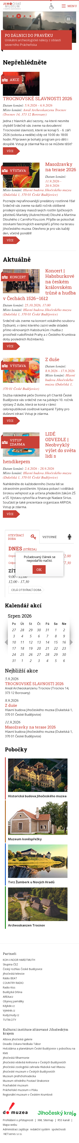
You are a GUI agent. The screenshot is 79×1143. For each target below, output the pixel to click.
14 (47, 642)
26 (31, 654)
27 (14, 630)
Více (10, 151)
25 (22, 654)
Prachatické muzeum (15, 1085)
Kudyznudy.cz (11, 1015)
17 (14, 648)
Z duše (52, 359)
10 (14, 642)
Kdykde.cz (9, 1006)
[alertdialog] (39, 564)
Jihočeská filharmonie (16, 1057)
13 (39, 642)
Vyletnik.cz (9, 1010)
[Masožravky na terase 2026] (21, 175)
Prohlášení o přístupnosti (18, 1120)
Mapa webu (10, 1124)
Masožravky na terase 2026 (60, 167)
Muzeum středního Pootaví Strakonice (26, 1081)
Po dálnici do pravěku (29, 35)
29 (31, 630)
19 (31, 648)
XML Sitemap (45, 1120)
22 (56, 648)
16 (64, 642)
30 (39, 630)
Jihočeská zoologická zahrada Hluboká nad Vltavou (34, 1067)
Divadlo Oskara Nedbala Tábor (22, 1044)
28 (22, 630)
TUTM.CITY (9, 1019)
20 (39, 648)
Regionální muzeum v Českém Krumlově (28, 1094)
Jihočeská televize (14, 973)
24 (14, 654)
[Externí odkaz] (15, 1109)
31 (47, 630)
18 (22, 648)
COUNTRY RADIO (13, 983)
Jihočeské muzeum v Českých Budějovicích (29, 1071)
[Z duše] (21, 370)
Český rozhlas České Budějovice (22, 969)
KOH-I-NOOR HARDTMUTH (19, 960)
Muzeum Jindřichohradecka (19, 1076)
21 (47, 648)
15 (56, 642)
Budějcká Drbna (12, 992)
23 (64, 648)
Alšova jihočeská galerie (17, 1039)
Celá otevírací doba (26, 590)
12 (31, 642)
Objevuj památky (13, 1001)
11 (22, 642)
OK (39, 569)
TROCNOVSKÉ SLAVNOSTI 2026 (37, 98)
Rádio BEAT (10, 978)
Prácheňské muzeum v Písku (20, 1090)
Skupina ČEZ (10, 964)
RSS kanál (64, 1120)
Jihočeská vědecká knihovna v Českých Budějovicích (34, 1062)
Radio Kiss (9, 987)
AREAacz (8, 996)
